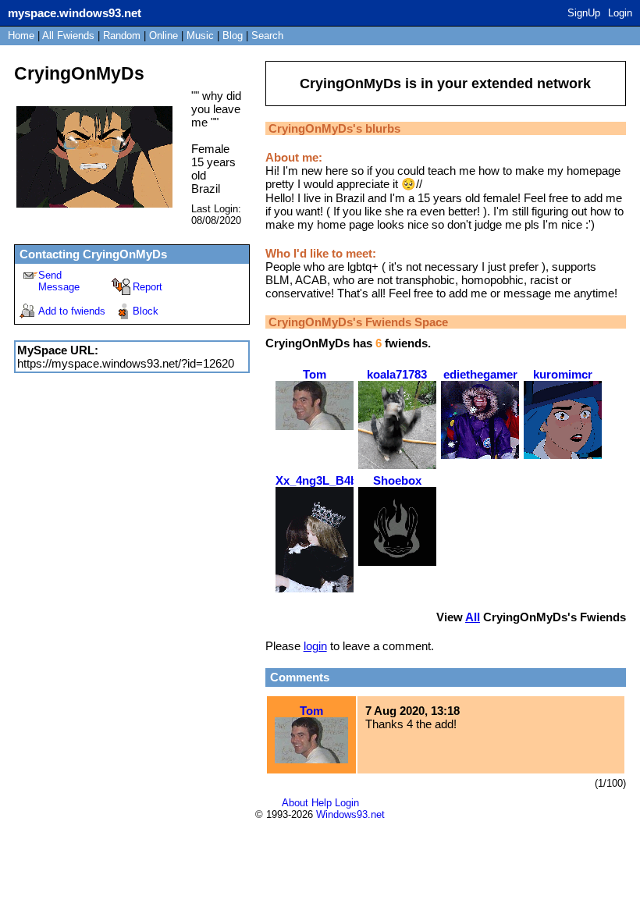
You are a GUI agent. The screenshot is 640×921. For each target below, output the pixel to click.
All (68, 35)
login (315, 646)
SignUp (583, 13)
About (295, 803)
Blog (232, 35)
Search (267, 35)
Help (321, 803)
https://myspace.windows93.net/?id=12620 (125, 363)
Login (620, 13)
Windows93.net (350, 814)
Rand (121, 35)
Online (163, 35)
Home (21, 35)
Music (200, 35)
